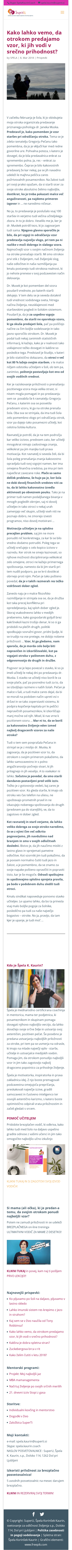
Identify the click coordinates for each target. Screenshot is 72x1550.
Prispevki (42, 57)
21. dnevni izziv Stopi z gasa (27, 1392)
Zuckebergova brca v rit (24, 1349)
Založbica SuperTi (21, 1422)
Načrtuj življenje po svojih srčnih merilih (35, 1386)
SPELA (13, 57)
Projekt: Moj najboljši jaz (25, 1374)
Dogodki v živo (18, 1416)
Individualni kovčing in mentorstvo (32, 1410)
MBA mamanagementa (24, 1380)
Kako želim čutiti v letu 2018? (28, 1355)
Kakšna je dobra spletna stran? (29, 1343)
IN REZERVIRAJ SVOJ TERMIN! (30, 1493)
